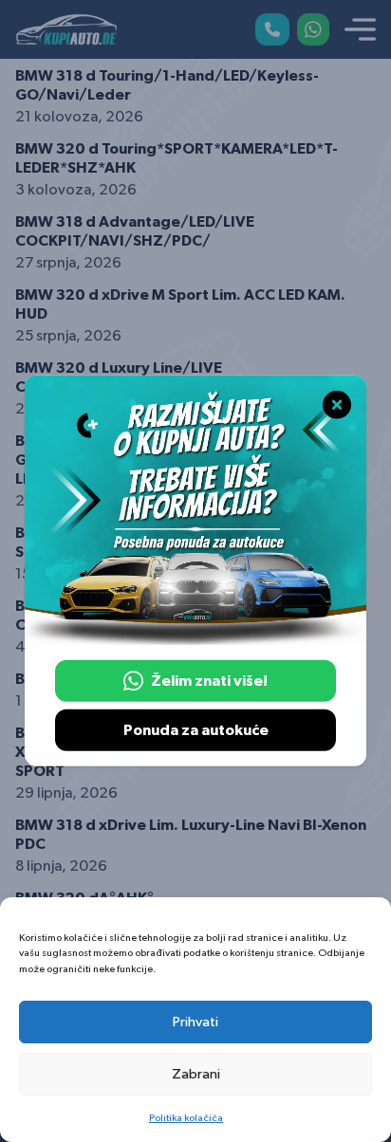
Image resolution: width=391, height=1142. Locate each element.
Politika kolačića (186, 1118)
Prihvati (195, 1022)
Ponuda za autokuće (196, 730)
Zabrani (196, 1074)
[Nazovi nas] (272, 29)
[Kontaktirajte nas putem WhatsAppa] (313, 29)
